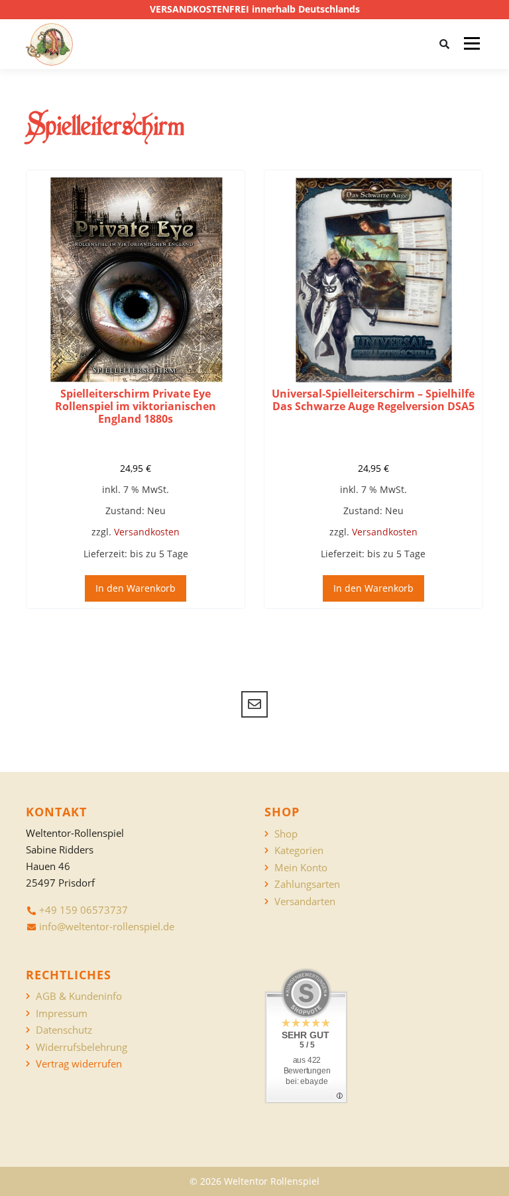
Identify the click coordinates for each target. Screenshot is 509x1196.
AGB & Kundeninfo (79, 996)
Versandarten (304, 901)
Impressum (61, 1013)
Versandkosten (147, 531)
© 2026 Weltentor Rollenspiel (254, 1181)
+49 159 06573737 (83, 909)
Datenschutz (64, 1030)
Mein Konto (300, 868)
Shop (286, 834)
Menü (471, 43)
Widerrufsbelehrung (81, 1047)
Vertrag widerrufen (79, 1064)
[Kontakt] (254, 704)
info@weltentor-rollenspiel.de (106, 926)
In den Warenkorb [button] (135, 588)
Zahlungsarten (307, 884)
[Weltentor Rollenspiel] (49, 44)
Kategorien (298, 850)
